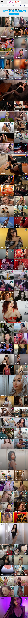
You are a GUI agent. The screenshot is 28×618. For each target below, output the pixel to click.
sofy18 (2, 490)
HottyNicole (3, 47)
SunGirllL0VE (3, 289)
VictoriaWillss (17, 479)
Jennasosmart (18, 194)
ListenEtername (4, 353)
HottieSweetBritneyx (5, 395)
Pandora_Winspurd (5, 247)
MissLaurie (17, 142)
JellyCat (2, 500)
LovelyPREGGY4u (18, 205)
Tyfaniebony (3, 131)
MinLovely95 (3, 448)
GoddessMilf (17, 574)
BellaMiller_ (17, 68)
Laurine (16, 595)
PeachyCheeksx (4, 479)
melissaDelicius (4, 595)
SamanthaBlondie (4, 374)
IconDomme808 (18, 353)
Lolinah (16, 500)
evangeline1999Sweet (19, 289)
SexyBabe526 (17, 25)
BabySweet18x (18, 416)
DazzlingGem (3, 142)
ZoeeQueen (17, 448)
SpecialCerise (4, 215)
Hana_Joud (3, 57)
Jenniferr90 (17, 184)
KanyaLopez (3, 25)
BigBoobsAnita (18, 426)
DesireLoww (17, 57)
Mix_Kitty (2, 268)
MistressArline (4, 426)
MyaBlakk (3, 68)
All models (3, 5)
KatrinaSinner (17, 120)
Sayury (16, 437)
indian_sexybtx (4, 469)
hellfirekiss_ (3, 342)
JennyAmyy (3, 437)
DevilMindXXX (4, 194)
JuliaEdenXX (3, 78)
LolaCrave (3, 173)
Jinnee (2, 574)
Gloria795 (17, 363)
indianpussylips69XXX (5, 553)
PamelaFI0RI (17, 279)
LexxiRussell (17, 374)
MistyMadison (3, 36)
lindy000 (16, 47)
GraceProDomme (4, 99)
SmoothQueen (18, 226)
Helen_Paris (17, 405)
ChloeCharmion (18, 78)
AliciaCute (17, 342)
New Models (19, 5)
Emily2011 (17, 331)
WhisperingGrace (4, 205)
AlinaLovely (3, 120)
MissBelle (3, 184)
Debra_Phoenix (18, 585)
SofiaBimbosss (4, 300)
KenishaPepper (4, 585)
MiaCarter (3, 321)
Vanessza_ (17, 110)
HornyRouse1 (18, 521)
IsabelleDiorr (17, 215)
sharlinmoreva (18, 300)
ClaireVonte (3, 110)
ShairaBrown (3, 226)
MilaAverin (3, 258)
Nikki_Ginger (17, 268)
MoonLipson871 (4, 616)
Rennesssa (17, 564)
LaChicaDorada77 (4, 542)
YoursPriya (3, 511)
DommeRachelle (4, 331)
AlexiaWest (3, 416)
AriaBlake (17, 131)
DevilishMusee (18, 511)
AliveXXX (17, 553)
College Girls (11, 5)
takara (2, 279)
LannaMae (3, 152)
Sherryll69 (17, 490)
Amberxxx (3, 521)
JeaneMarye (17, 258)
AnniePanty (3, 405)
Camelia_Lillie (3, 363)
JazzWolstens (18, 36)
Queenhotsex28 (4, 564)
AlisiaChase (17, 152)
